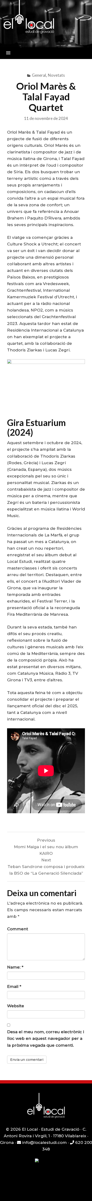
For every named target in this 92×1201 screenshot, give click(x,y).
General (39, 75)
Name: (15, 967)
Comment (17, 929)
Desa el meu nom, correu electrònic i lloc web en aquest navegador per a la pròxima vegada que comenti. (45, 1038)
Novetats (56, 75)
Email (14, 986)
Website (15, 1005)
